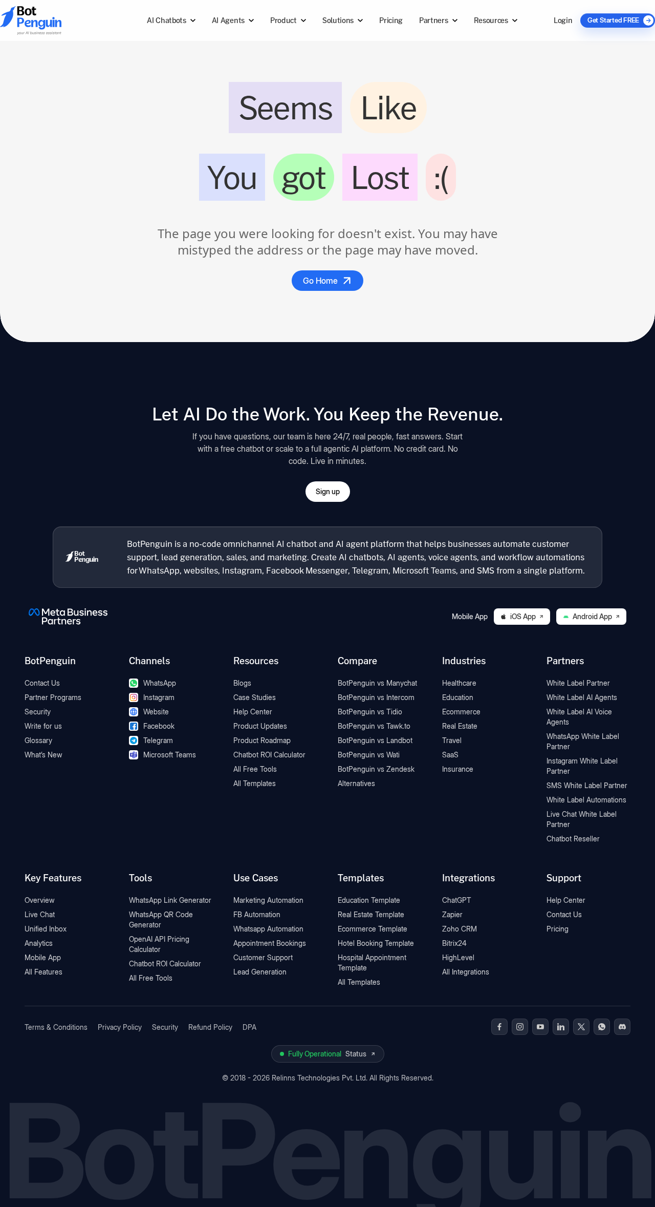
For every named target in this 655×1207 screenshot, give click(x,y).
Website (156, 711)
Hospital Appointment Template (372, 962)
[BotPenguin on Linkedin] (561, 1027)
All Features (43, 971)
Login (563, 20)
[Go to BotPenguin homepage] (55, 20)
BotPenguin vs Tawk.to (374, 726)
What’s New (43, 754)
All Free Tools (255, 769)
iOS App (523, 616)
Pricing (391, 20)
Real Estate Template (371, 914)
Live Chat (40, 914)
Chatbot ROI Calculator (269, 754)
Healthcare (459, 683)
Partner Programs (53, 697)
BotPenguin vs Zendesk (376, 769)
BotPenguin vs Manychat (377, 683)
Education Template (369, 900)
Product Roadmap (262, 740)
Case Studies (254, 697)
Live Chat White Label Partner (582, 819)
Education (457, 697)
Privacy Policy (120, 1027)
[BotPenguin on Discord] (622, 1027)
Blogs (242, 683)
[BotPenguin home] (82, 557)
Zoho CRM (459, 928)
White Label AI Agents (582, 697)
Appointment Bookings (269, 943)
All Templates (254, 783)
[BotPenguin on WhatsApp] (602, 1027)
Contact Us (42, 683)
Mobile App (43, 957)
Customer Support (263, 957)
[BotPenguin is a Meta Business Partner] (68, 616)
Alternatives (356, 783)
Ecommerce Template (372, 928)
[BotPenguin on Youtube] (540, 1027)
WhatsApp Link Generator (170, 900)
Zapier (452, 914)
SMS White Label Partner (587, 785)
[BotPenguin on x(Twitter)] (581, 1027)
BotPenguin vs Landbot (375, 740)
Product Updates (260, 726)
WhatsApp (159, 683)
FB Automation (256, 914)
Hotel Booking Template (376, 943)
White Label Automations (586, 799)
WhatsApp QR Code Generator (161, 919)
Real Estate (459, 726)
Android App (592, 616)
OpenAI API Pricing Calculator (159, 944)
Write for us (43, 726)
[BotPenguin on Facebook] (499, 1027)
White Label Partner (578, 683)
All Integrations (465, 971)
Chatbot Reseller (573, 838)
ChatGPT (456, 900)
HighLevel (458, 957)
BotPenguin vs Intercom (376, 697)
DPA (249, 1027)
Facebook (158, 726)
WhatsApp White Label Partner (583, 741)
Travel (452, 740)
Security (38, 711)
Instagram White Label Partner (582, 765)
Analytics (39, 943)
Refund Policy (210, 1027)
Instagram (158, 697)
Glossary (38, 740)
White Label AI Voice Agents (579, 716)
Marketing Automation (268, 900)
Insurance (457, 769)
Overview (40, 900)
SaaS (450, 754)
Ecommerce (461, 711)
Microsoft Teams (169, 754)
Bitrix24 (454, 943)
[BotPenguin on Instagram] (520, 1027)
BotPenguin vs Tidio (370, 711)
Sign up (328, 491)
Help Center (252, 711)
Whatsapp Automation (268, 928)
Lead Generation (260, 971)
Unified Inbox (46, 928)
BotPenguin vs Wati (369, 754)
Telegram (158, 740)
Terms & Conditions (56, 1027)
